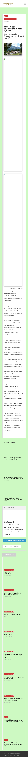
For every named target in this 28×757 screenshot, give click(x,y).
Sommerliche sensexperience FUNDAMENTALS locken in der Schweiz (13, 478)
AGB (18, 755)
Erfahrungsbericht (9, 570)
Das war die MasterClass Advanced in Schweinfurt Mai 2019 (13, 499)
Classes (6, 16)
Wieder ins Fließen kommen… (13, 614)
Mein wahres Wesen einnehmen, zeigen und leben (14, 677)
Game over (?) (8, 634)
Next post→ (17, 546)
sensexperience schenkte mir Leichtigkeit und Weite (13, 593)
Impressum (6, 755)
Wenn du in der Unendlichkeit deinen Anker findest (13, 458)
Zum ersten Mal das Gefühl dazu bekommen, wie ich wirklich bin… (14, 655)
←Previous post (7, 546)
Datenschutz (12, 755)
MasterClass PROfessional (10, 18)
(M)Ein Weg (7, 573)
